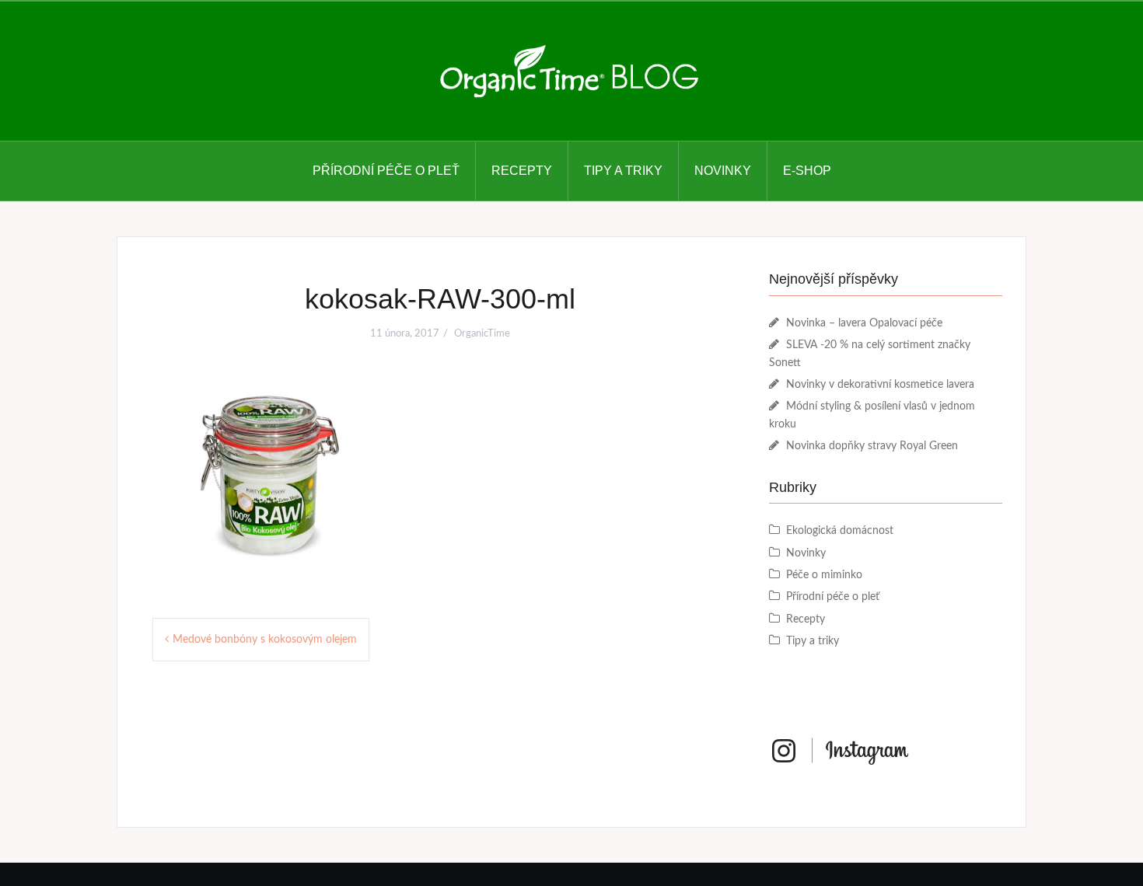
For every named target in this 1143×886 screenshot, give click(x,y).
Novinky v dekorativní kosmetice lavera (880, 384)
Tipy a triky (623, 170)
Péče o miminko (824, 575)
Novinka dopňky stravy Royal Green (872, 446)
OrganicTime (482, 334)
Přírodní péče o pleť (386, 170)
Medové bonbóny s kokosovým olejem (265, 639)
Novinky (722, 170)
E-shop (807, 170)
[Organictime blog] (571, 70)
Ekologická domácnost (839, 530)
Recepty (521, 170)
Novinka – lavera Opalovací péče (864, 323)
